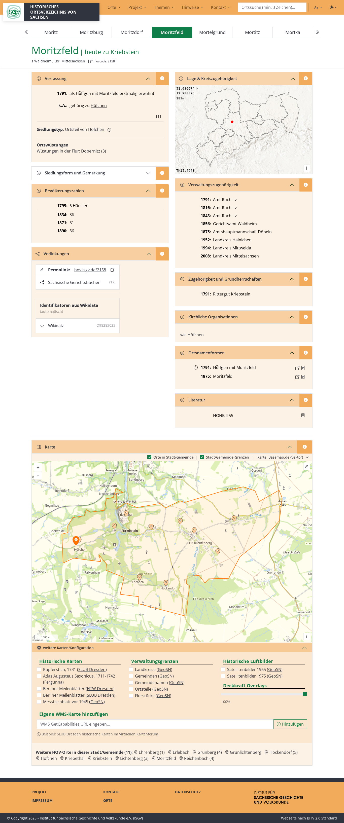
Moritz (51, 32)
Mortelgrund (212, 32)
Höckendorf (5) (283, 752)
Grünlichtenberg (245, 752)
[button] (303, 368)
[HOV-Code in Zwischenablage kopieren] (91, 62)
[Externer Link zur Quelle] (297, 368)
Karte (50, 447)
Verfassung (55, 78)
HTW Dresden (100, 688)
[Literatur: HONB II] (303, 415)
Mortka (292, 32)
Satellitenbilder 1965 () (255, 669)
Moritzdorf (132, 32)
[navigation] (172, 32)
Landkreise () (153, 669)
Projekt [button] (135, 7)
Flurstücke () (153, 695)
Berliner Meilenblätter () (79, 688)
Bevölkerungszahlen (64, 191)
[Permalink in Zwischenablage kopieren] (112, 270)
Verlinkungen (56, 253)
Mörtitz (252, 32)
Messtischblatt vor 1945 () (74, 701)
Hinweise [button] (191, 7)
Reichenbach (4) (199, 758)
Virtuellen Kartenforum (138, 734)
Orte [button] (112, 7)
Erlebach (181, 752)
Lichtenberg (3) (134, 758)
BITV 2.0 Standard (322, 818)
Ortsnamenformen (206, 353)
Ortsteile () (151, 689)
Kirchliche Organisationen (213, 317)
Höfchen (99, 105)
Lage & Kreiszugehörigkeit (212, 78)
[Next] (317, 32)
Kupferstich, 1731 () (75, 669)
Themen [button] (162, 7)
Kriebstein (125, 52)
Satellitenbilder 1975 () (255, 676)
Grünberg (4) (209, 752)
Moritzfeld (166, 758)
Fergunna (53, 682)
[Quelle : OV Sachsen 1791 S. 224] (303, 368)
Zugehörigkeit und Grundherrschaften (225, 279)
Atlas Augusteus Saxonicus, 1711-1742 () (79, 679)
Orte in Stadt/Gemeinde (173, 457)
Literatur (196, 400)
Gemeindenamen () (160, 682)
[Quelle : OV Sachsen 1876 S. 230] (303, 376)
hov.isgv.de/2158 (90, 270)
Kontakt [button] (219, 7)
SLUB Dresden (92, 669)
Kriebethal (75, 758)
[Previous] (26, 32)
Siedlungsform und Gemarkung (75, 173)
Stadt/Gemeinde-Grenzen (227, 457)
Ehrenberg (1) (152, 752)
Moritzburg (91, 32)
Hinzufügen (292, 724)
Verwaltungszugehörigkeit (213, 185)
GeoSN (97, 701)
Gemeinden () (154, 676)
